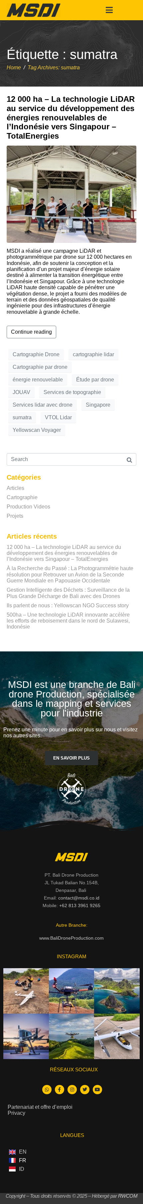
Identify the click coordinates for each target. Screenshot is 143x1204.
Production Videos (28, 506)
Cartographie (22, 497)
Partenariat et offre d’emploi (40, 1107)
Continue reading (31, 332)
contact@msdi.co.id (78, 898)
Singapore (98, 405)
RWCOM (128, 1196)
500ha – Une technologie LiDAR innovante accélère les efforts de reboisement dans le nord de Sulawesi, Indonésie (68, 621)
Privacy (16, 1113)
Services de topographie (72, 392)
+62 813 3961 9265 (79, 905)
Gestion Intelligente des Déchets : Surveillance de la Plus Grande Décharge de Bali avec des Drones (68, 593)
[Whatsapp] (47, 1089)
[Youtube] (97, 1089)
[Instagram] (72, 1089)
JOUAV (21, 392)
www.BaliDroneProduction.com (71, 938)
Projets (15, 516)
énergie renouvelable (38, 379)
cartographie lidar (93, 354)
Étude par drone (95, 379)
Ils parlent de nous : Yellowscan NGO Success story (68, 605)
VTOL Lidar (58, 417)
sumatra (22, 417)
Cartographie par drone (40, 367)
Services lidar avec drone (42, 405)
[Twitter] (84, 1089)
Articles (15, 488)
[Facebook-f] (59, 1089)
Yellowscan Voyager (37, 430)
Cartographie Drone (36, 354)
